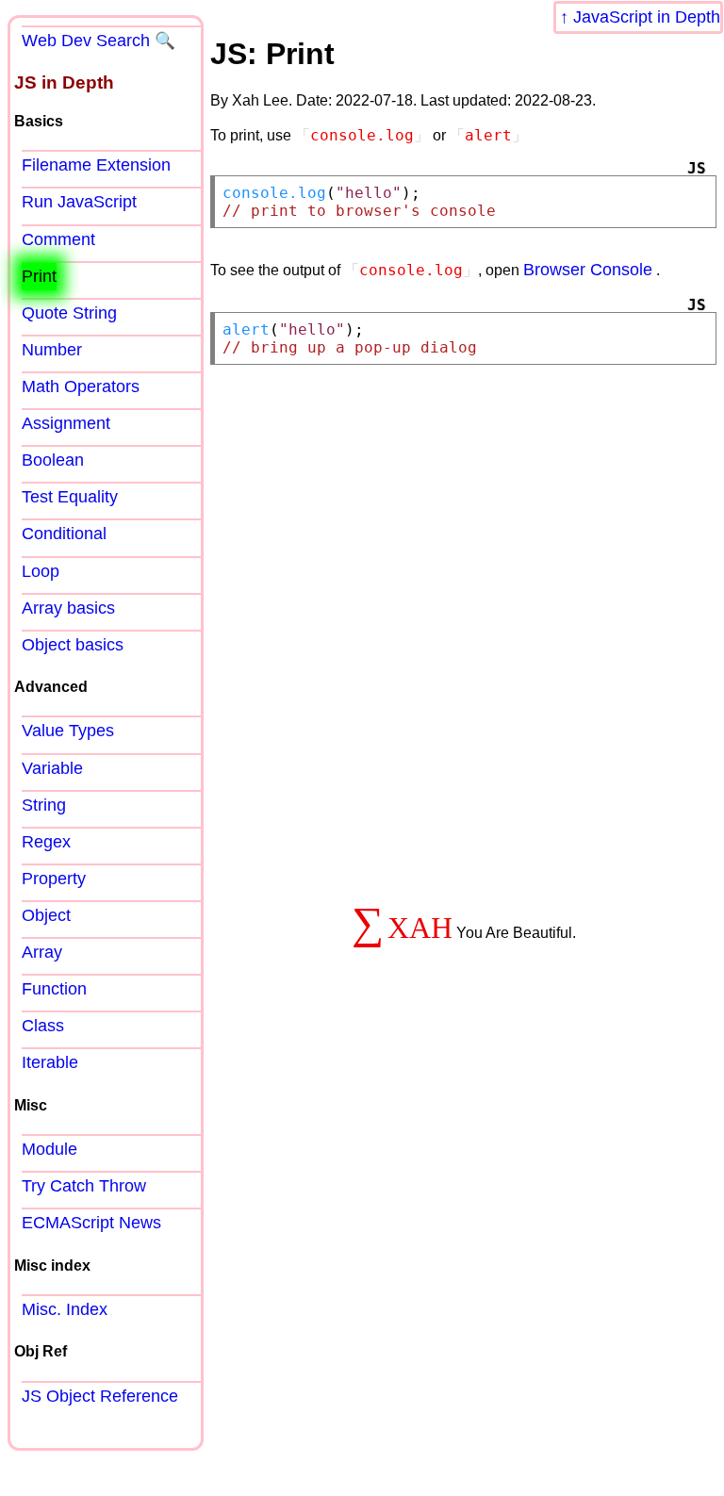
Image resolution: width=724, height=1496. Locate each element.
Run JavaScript (79, 201)
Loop (40, 571)
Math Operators (81, 386)
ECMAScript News (91, 1222)
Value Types (68, 730)
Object (46, 915)
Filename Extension (96, 165)
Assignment (66, 423)
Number (52, 349)
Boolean (53, 460)
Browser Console (587, 269)
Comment (58, 239)
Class (43, 1025)
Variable (52, 768)
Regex (46, 841)
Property (54, 878)
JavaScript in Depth (646, 17)
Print (39, 276)
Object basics (72, 644)
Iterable (50, 1062)
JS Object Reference (100, 1396)
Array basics (68, 608)
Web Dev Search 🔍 (98, 40)
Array (42, 952)
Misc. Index (64, 1309)
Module (49, 1149)
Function (54, 988)
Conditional (64, 533)
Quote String (69, 313)
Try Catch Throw (84, 1185)
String (44, 805)
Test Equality (70, 496)
